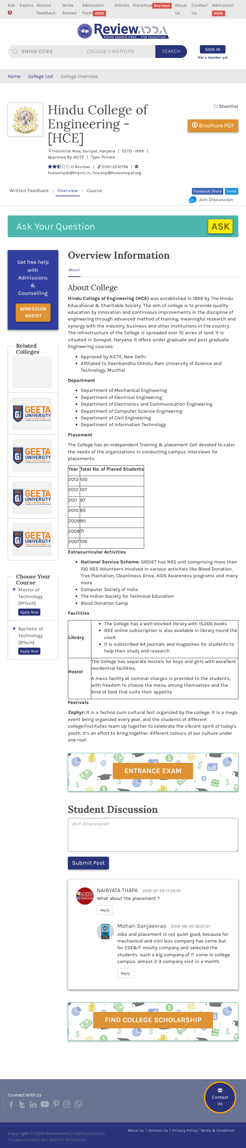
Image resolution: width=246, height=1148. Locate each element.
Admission (223, 9)
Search (171, 51)
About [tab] (74, 269)
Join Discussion (214, 199)
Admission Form (93, 9)
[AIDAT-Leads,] (33, 539)
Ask (11, 5)
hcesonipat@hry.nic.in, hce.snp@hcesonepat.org (94, 172)
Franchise (151, 5)
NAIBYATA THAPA (117, 890)
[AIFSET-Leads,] (33, 497)
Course (94, 190)
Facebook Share (207, 191)
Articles (121, 5)
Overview (68, 190)
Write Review (69, 9)
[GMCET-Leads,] (33, 456)
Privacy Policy (184, 1130)
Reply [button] (105, 910)
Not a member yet (213, 57)
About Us (181, 9)
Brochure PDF (216, 125)
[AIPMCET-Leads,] (33, 414)
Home (14, 76)
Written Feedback (29, 190)
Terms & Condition (217, 1130)
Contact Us (200, 9)
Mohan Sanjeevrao (141, 925)
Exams (26, 5)
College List (40, 76)
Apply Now (29, 612)
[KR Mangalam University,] (33, 372)
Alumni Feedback (46, 9)
